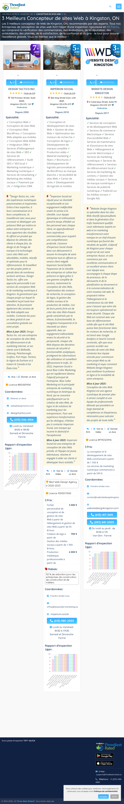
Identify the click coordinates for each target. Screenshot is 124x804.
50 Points (113, 27)
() (29, 93)
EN (65, 14)
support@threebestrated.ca (109, 774)
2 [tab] (20, 75)
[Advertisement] (62, 716)
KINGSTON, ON (26, 14)
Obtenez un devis (18, 398)
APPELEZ (16, 82)
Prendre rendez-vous (59, 596)
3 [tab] (22, 75)
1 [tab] (56, 75)
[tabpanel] (22, 63)
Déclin (114, 796)
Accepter (103, 796)
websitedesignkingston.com (103, 508)
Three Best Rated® (26, 801)
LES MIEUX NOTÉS (10, 14)
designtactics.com (21, 413)
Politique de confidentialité (105, 791)
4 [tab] (25, 75)
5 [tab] (66, 75)
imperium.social (60, 614)
